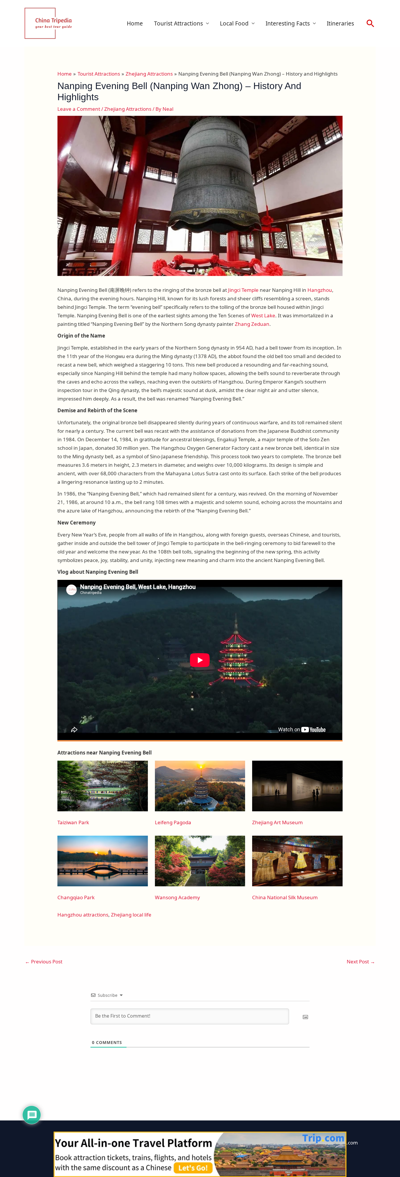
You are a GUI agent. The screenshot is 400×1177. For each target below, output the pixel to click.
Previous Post (43, 961)
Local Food (234, 23)
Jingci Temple (243, 290)
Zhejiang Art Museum (277, 822)
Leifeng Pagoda (173, 822)
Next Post (361, 961)
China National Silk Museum (285, 897)
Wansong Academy (177, 897)
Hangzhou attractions (82, 914)
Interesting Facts (288, 23)
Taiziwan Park (73, 822)
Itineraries (340, 23)
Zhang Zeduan (252, 324)
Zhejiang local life (131, 914)
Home (135, 23)
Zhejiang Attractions (127, 108)
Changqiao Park (76, 897)
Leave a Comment (78, 108)
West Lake (263, 315)
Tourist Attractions (178, 23)
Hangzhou (319, 290)
